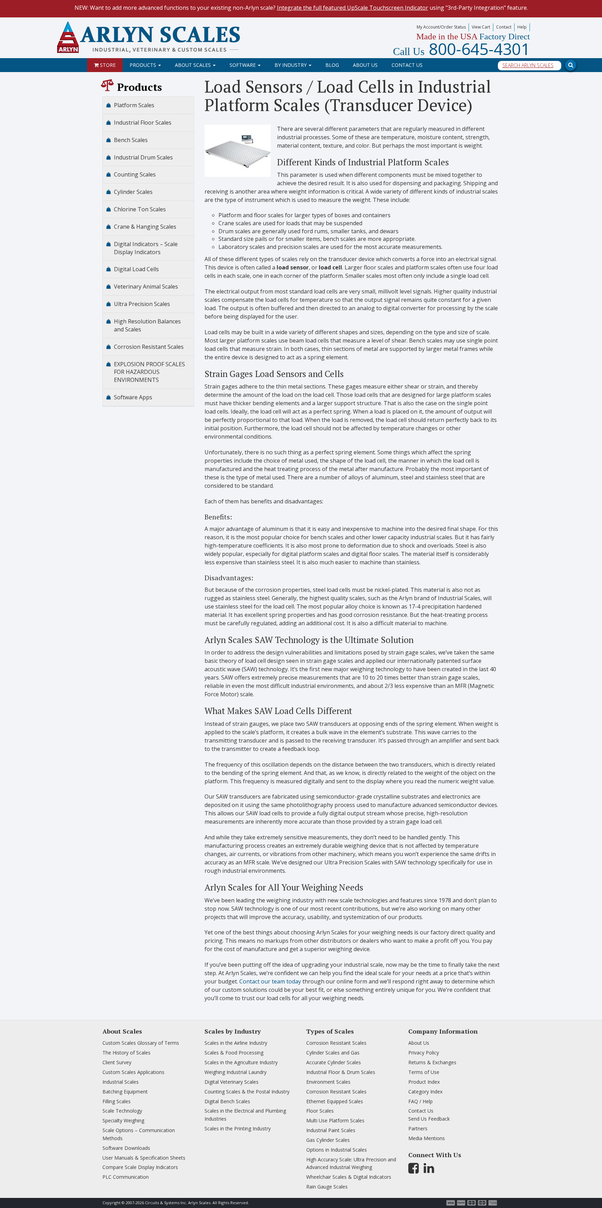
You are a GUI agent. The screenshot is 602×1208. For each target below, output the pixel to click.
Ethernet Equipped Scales (334, 1101)
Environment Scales (328, 1081)
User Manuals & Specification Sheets (143, 1157)
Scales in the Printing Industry (237, 1128)
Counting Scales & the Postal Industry (247, 1091)
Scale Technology (122, 1110)
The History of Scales (126, 1052)
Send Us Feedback (429, 1118)
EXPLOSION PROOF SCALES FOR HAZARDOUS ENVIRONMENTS (149, 372)
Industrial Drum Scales (143, 157)
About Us (365, 65)
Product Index (424, 1081)
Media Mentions (426, 1138)
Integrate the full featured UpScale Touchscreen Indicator (352, 7)
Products (143, 65)
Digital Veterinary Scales (231, 1081)
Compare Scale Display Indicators (140, 1167)
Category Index (425, 1091)
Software (243, 65)
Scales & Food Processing (233, 1052)
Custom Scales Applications (133, 1072)
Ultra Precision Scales (142, 304)
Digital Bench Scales (227, 1101)
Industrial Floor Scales (142, 122)
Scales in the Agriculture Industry (241, 1062)
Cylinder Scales (133, 192)
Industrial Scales (120, 1081)
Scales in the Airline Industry (235, 1043)
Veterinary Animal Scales (146, 286)
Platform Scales (134, 105)
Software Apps (133, 397)
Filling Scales (116, 1101)
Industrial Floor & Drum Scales (340, 1072)
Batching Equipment (125, 1091)
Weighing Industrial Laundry (235, 1072)
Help (522, 27)
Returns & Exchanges (432, 1062)
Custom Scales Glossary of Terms (140, 1043)
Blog (332, 65)
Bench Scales (131, 140)
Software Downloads (126, 1148)
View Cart (481, 27)
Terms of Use (423, 1072)
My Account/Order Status (441, 27)
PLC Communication (125, 1177)
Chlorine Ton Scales (140, 209)
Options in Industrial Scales (336, 1149)
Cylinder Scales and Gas (333, 1052)
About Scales (193, 65)
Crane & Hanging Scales (145, 226)
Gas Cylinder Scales (328, 1140)
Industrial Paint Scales (330, 1130)
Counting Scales (135, 174)
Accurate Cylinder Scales (333, 1062)
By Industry (291, 65)
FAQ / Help (420, 1101)
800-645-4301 (461, 49)
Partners (417, 1128)
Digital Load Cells (136, 269)
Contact (503, 27)
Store (107, 65)
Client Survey (116, 1062)
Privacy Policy (423, 1052)
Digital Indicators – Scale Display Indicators (146, 248)
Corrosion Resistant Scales (149, 347)
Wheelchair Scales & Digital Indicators (348, 1177)
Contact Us (407, 65)
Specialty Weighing (123, 1120)
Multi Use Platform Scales (335, 1120)
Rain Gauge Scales (327, 1186)
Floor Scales (320, 1110)
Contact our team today (270, 981)
